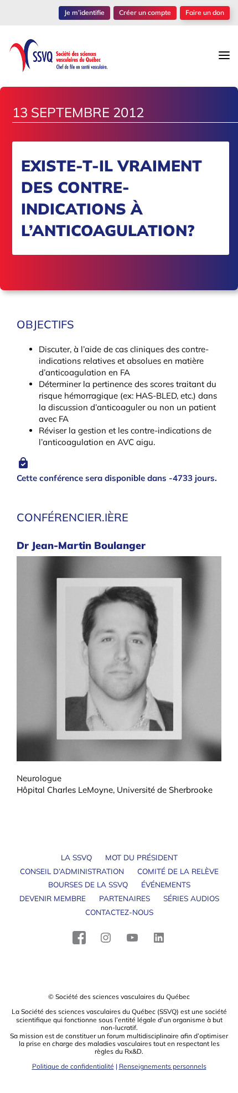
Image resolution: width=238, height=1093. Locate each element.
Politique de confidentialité (73, 1066)
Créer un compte (145, 12)
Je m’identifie (84, 12)
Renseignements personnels (162, 1066)
